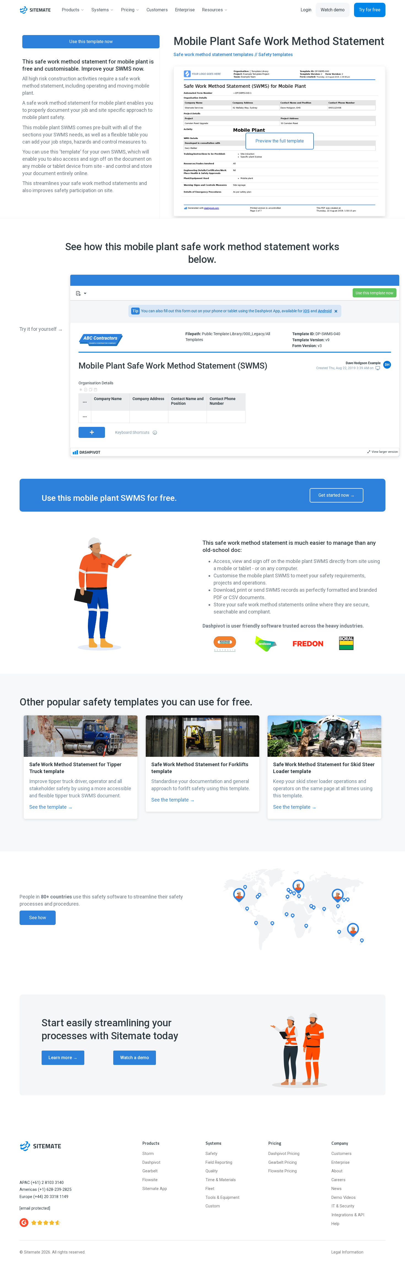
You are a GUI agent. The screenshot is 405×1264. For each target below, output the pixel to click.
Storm (148, 1153)
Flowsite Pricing (282, 1171)
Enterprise (340, 1162)
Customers (341, 1153)
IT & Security (342, 1206)
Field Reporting (219, 1162)
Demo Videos (343, 1197)
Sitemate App (154, 1188)
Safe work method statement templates (213, 54)
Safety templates (275, 54)
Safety (211, 1153)
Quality (212, 1171)
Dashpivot (151, 1162)
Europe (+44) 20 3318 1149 (44, 1196)
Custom (213, 1206)
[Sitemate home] (40, 1146)
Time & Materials (221, 1180)
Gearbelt (150, 1171)
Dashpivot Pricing (283, 1153)
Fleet (210, 1188)
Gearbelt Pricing (282, 1162)
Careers (338, 1180)
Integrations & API (347, 1215)
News (336, 1188)
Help (335, 1223)
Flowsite (150, 1180)
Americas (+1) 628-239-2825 (45, 1189)
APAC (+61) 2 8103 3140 (42, 1182)
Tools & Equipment (222, 1197)
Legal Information (347, 1252)
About (336, 1171)
